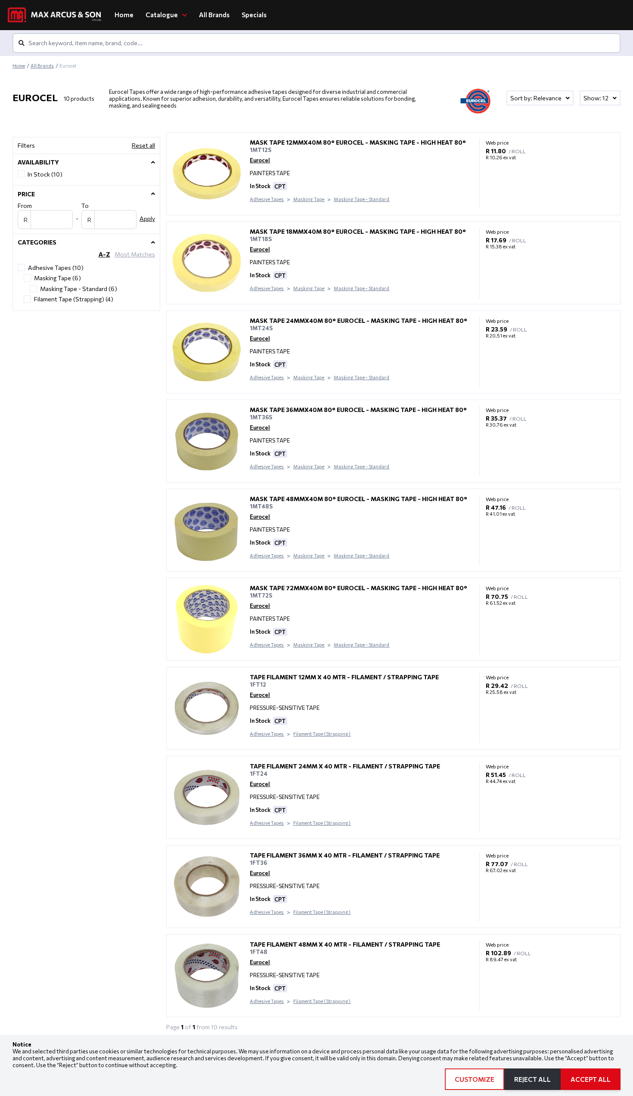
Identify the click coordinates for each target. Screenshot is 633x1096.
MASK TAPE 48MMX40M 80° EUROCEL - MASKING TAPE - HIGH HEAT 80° (358, 498)
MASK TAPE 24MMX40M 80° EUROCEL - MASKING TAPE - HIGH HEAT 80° (358, 320)
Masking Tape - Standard (361, 199)
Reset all (143, 145)
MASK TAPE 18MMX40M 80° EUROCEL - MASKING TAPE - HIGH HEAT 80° (358, 231)
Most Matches (135, 254)
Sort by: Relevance (536, 98)
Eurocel (260, 160)
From (25, 205)
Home (124, 15)
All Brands (214, 15)
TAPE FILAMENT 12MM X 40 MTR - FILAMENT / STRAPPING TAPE (344, 677)
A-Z (104, 254)
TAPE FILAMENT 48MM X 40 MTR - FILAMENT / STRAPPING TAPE (345, 944)
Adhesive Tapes (267, 199)
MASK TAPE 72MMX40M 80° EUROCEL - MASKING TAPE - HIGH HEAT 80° (358, 587)
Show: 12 (596, 98)
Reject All (532, 1079)
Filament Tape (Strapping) (322, 734)
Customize (474, 1079)
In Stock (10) (45, 174)
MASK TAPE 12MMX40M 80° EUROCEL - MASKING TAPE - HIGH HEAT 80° (358, 142)
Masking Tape (308, 199)
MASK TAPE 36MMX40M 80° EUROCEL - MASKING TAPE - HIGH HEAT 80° (358, 409)
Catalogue (162, 15)
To (85, 205)
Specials (254, 15)
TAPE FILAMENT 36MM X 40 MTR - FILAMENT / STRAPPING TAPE (345, 855)
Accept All (591, 1079)
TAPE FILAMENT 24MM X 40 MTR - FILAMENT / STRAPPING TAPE (345, 766)
